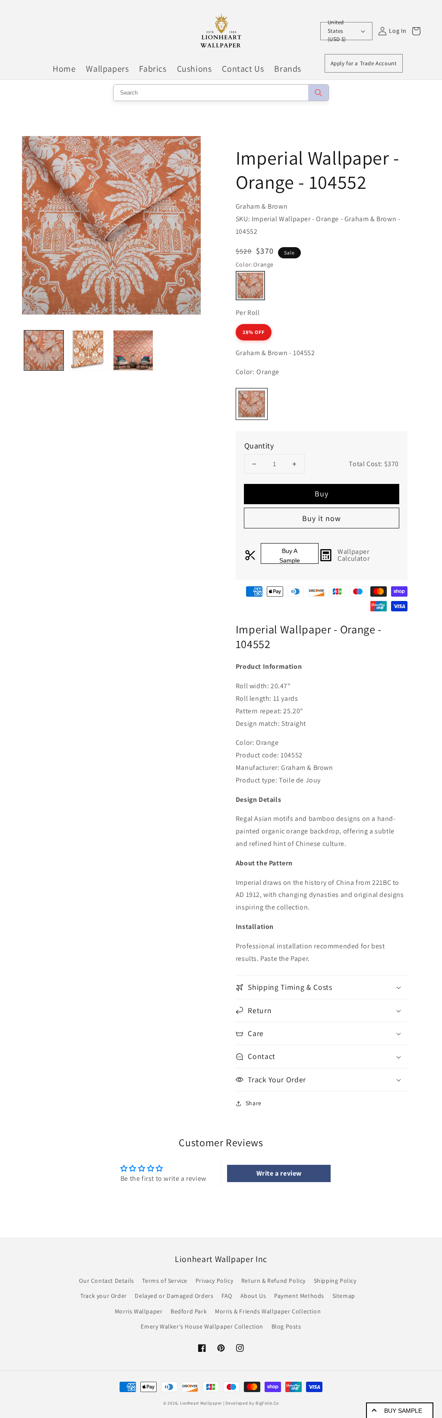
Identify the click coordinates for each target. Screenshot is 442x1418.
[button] (321, 987)
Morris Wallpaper (139, 1311)
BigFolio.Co (267, 1403)
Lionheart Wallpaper (201, 1403)
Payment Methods (299, 1296)
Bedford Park (188, 1311)
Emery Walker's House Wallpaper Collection (202, 1326)
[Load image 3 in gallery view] (133, 350)
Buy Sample (403, 1410)
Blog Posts (286, 1326)
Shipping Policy (335, 1280)
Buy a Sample (289, 555)
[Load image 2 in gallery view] (88, 350)
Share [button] (254, 1103)
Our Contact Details (106, 1280)
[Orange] (250, 285)
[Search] (318, 93)
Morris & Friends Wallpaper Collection (268, 1311)
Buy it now (321, 518)
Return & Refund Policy (273, 1280)
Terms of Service (164, 1280)
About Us (253, 1296)
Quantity (259, 446)
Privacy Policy (214, 1280)
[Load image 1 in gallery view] (44, 350)
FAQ (226, 1296)
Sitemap (343, 1296)
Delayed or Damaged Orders (174, 1296)
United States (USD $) (337, 31)
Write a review (279, 1173)
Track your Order (103, 1296)
